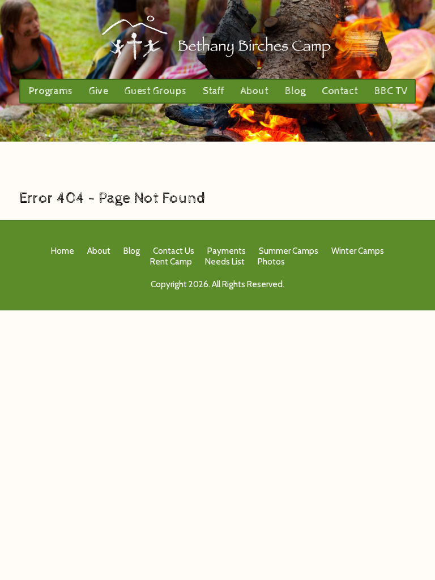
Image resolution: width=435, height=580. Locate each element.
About (254, 91)
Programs (50, 91)
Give (98, 91)
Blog (295, 91)
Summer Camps (288, 251)
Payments (226, 251)
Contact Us (173, 251)
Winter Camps (357, 251)
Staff (213, 91)
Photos (271, 262)
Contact (340, 91)
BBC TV (390, 91)
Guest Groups (155, 91)
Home (62, 251)
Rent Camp (171, 262)
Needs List (225, 262)
